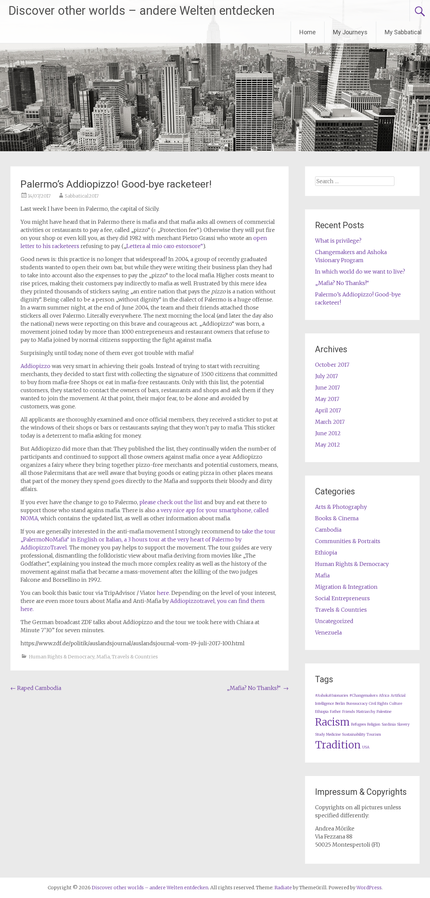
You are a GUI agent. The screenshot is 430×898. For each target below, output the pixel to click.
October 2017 (332, 364)
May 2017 (327, 399)
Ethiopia (326, 552)
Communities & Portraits (347, 541)
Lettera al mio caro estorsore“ (164, 246)
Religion (373, 724)
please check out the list (170, 502)
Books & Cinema (336, 518)
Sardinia (389, 724)
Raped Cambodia (35, 688)
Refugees (358, 724)
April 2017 (328, 410)
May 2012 (327, 444)
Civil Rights (378, 703)
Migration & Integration (346, 586)
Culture (395, 703)
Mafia (103, 657)
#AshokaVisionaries (331, 695)
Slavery (403, 724)
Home (307, 32)
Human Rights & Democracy (61, 657)
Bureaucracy (357, 703)
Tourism (374, 734)
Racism (332, 722)
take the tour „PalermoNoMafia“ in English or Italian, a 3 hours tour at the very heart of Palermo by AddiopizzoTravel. (147, 539)
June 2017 (327, 387)
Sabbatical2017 (82, 196)
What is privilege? (338, 240)
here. (164, 592)
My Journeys (350, 32)
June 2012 (328, 433)
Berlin (340, 703)
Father (335, 711)
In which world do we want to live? (360, 271)
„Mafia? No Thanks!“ (258, 688)
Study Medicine (328, 734)
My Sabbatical (403, 32)
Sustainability (353, 734)
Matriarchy (365, 711)
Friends (348, 711)
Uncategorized (334, 621)
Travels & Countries (135, 657)
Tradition (338, 745)
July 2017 (326, 376)
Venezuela (328, 632)
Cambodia (328, 529)
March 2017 (330, 421)
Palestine (384, 711)
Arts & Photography (341, 506)
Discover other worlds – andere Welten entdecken (141, 11)
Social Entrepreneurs (342, 598)
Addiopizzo (35, 366)
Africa (384, 695)
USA (366, 747)
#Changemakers (363, 695)
